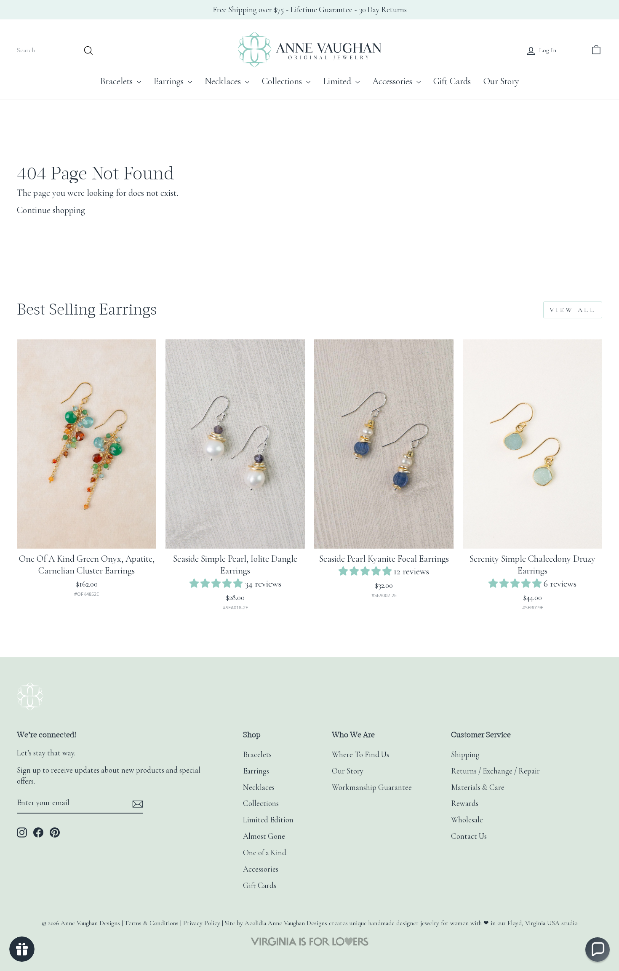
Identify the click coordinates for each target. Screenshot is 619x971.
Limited (338, 81)
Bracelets (117, 81)
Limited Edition (268, 819)
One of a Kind (264, 852)
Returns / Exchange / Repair (495, 771)
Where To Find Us (360, 754)
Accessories (393, 81)
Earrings (170, 81)
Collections (283, 81)
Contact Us (469, 836)
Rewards (464, 803)
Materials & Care (477, 787)
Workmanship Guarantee (372, 787)
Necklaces (224, 81)
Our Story (501, 81)
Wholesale (467, 819)
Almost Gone (264, 836)
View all (573, 310)
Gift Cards (452, 81)
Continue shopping (51, 210)
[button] (217, 583)
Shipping (465, 754)
